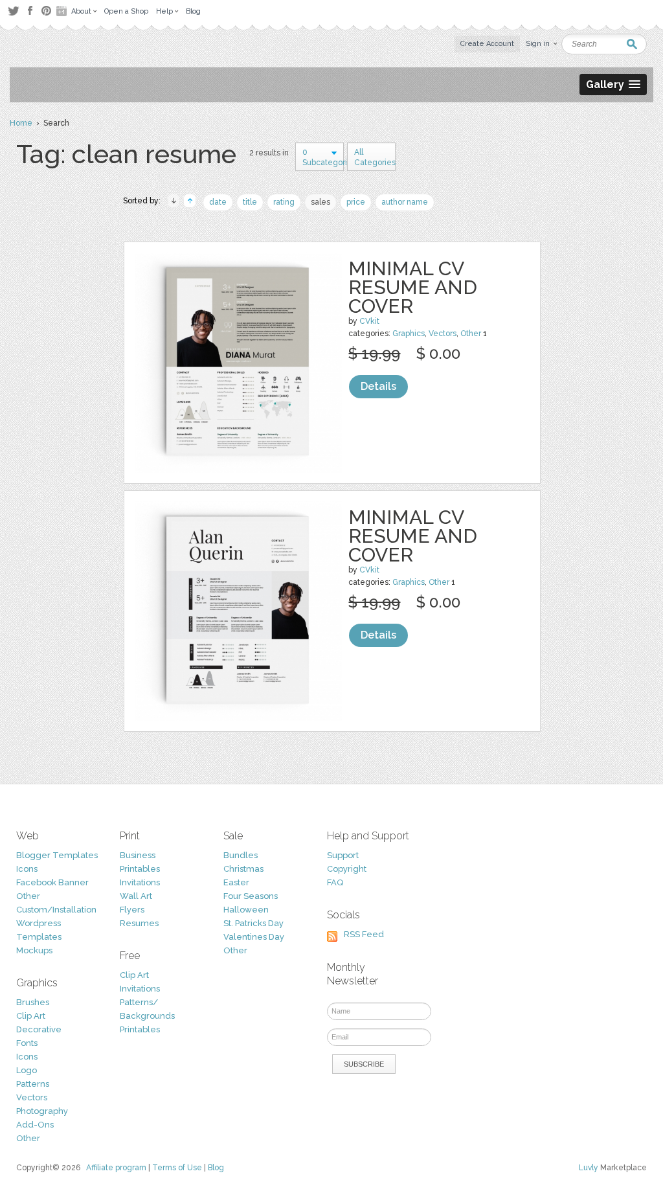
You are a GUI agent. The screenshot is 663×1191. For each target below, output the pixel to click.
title (250, 202)
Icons (27, 869)
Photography (42, 1111)
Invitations (140, 882)
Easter (236, 882)
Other (470, 333)
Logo (26, 1070)
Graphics (408, 333)
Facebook (29, 11)
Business (137, 855)
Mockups (34, 950)
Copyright (346, 869)
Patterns (32, 1084)
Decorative (39, 1029)
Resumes (139, 923)
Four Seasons (250, 896)
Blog (216, 1167)
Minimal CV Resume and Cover (412, 287)
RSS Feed (364, 934)
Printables (140, 869)
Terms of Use (177, 1167)
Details (378, 386)
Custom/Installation (56, 909)
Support (343, 855)
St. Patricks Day (253, 923)
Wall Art (136, 896)
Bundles (240, 855)
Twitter (13, 11)
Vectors (442, 333)
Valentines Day (253, 937)
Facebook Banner (52, 882)
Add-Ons (35, 1124)
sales (320, 202)
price (355, 202)
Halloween (246, 909)
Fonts (27, 1043)
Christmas (243, 869)
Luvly (588, 1167)
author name (404, 202)
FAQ (335, 882)
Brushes (32, 1002)
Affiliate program (116, 1167)
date (218, 202)
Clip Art (30, 1016)
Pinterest (46, 11)
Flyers (132, 909)
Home (21, 123)
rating (284, 202)
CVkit (369, 321)
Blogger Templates (57, 855)
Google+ (62, 11)
